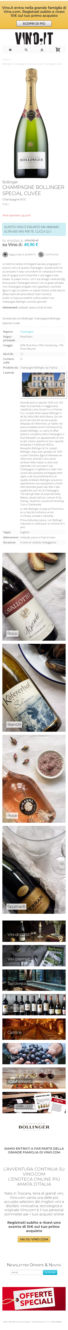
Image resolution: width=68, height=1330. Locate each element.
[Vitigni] (34, 1044)
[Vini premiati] (34, 946)
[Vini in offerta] (34, 995)
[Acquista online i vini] (34, 1093)
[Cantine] (34, 1020)
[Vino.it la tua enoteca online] (34, 38)
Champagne (27, 331)
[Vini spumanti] (34, 827)
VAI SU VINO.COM (34, 1239)
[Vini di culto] (34, 922)
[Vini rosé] (34, 736)
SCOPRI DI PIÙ (34, 23)
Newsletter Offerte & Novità (34, 1264)
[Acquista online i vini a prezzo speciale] (34, 1288)
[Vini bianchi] (34, 645)
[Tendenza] (34, 971)
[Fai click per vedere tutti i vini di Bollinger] (34, 1127)
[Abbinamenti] (34, 1069)
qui (48, 231)
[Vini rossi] (34, 554)
